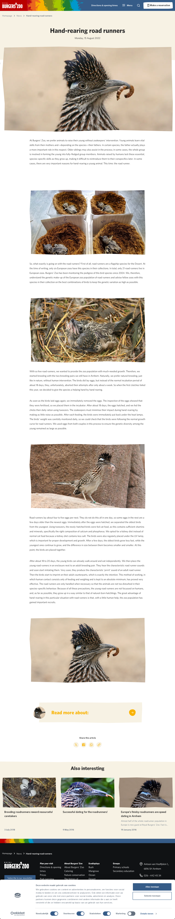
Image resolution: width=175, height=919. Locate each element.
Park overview (47, 878)
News (19, 853)
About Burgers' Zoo (74, 867)
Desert (92, 878)
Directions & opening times (104, 5)
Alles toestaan (152, 887)
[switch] (80, 913)
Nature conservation (74, 874)
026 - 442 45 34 (152, 875)
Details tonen (146, 913)
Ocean (92, 874)
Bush (91, 867)
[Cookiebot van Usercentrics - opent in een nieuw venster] (18, 914)
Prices (43, 874)
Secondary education (123, 871)
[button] (127, 5)
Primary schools (121, 867)
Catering (68, 871)
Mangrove (94, 871)
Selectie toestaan (152, 896)
